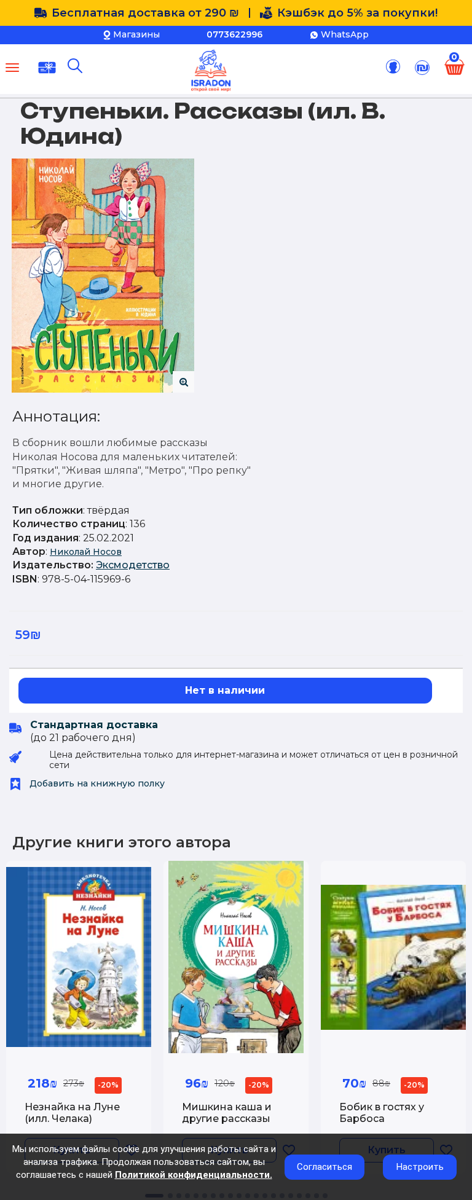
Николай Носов (86, 551)
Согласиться (324, 1166)
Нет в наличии (225, 690)
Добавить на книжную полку (96, 783)
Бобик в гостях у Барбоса (381, 1112)
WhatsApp (345, 34)
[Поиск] (75, 66)
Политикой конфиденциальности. (193, 1174)
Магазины (136, 34)
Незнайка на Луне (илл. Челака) (72, 1112)
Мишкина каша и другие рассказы (227, 1112)
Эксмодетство (133, 565)
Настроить (420, 1166)
